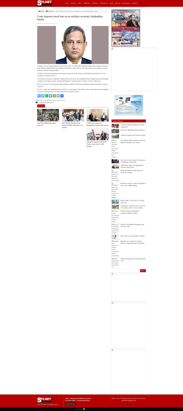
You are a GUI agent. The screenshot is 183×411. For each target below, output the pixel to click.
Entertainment (126, 3)
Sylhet (79, 3)
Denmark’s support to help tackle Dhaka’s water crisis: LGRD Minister (97, 144)
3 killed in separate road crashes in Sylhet (133, 135)
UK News (95, 3)
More (143, 270)
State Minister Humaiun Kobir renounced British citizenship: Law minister (72, 125)
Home (67, 3)
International (104, 3)
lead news (50, 11)
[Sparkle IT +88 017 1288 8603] (95, 409)
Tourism (117, 3)
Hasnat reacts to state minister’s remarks (132, 236)
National (73, 3)
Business (134, 3)
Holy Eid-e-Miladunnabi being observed (133, 130)
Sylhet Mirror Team (70, 404)
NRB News (87, 3)
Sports (111, 3)
